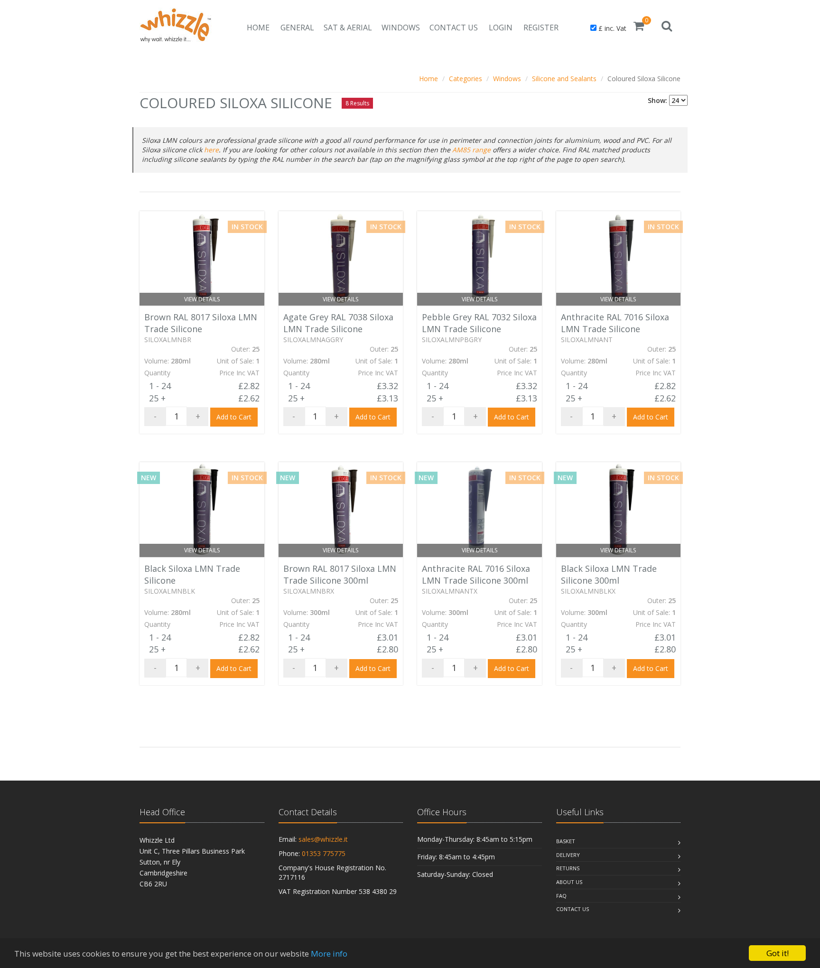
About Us (569, 881)
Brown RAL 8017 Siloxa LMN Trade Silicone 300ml (339, 574)
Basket (565, 841)
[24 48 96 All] (678, 100)
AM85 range (471, 149)
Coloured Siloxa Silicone (643, 78)
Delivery (568, 854)
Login (500, 27)
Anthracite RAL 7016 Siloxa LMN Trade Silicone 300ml (476, 574)
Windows (401, 27)
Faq (561, 895)
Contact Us (453, 27)
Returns (567, 868)
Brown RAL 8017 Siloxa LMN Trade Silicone (200, 323)
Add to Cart (234, 416)
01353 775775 (323, 853)
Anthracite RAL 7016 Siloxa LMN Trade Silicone (615, 323)
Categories (465, 78)
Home (258, 27)
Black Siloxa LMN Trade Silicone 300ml (609, 574)
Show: (657, 100)
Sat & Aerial (348, 27)
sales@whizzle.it (323, 839)
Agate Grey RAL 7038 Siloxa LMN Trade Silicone (338, 323)
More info (329, 953)
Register (541, 27)
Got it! (777, 953)
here (211, 149)
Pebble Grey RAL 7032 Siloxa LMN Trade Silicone (479, 323)
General (297, 27)
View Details (202, 299)
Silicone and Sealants (564, 78)
